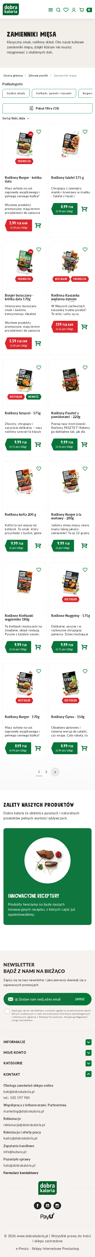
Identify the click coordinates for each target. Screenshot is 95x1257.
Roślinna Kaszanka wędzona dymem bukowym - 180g (65, 299)
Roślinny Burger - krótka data (23, 179)
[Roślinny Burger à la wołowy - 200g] (70, 484)
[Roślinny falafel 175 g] (70, 147)
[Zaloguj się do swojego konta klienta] (74, 9)
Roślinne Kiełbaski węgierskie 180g (19, 617)
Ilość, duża (13, 118)
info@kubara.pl (14, 1152)
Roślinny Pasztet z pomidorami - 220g (65, 415)
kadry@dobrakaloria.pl (20, 1138)
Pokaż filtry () (47, 108)
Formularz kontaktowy (21, 1173)
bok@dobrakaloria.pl (19, 1092)
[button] (58, 9)
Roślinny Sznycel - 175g (23, 413)
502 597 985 (20, 1098)
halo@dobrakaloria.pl (19, 1165)
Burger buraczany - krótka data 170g (19, 297)
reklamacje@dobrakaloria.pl (24, 1125)
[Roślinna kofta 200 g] (24, 484)
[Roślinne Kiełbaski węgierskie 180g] (24, 585)
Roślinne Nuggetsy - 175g (70, 616)
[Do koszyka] (24, 226)
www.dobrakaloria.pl (33, 1236)
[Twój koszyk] (83, 9)
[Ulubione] (66, 9)
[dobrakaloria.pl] (11, 9)
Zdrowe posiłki (38, 75)
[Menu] (50, 9)
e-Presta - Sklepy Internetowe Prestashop (47, 1249)
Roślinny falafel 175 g (67, 178)
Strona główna (13, 75)
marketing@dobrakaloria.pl (23, 1111)
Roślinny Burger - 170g (22, 717)
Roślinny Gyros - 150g (68, 717)
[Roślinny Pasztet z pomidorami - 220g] (70, 383)
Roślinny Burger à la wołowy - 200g (66, 516)
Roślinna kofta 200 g (20, 514)
